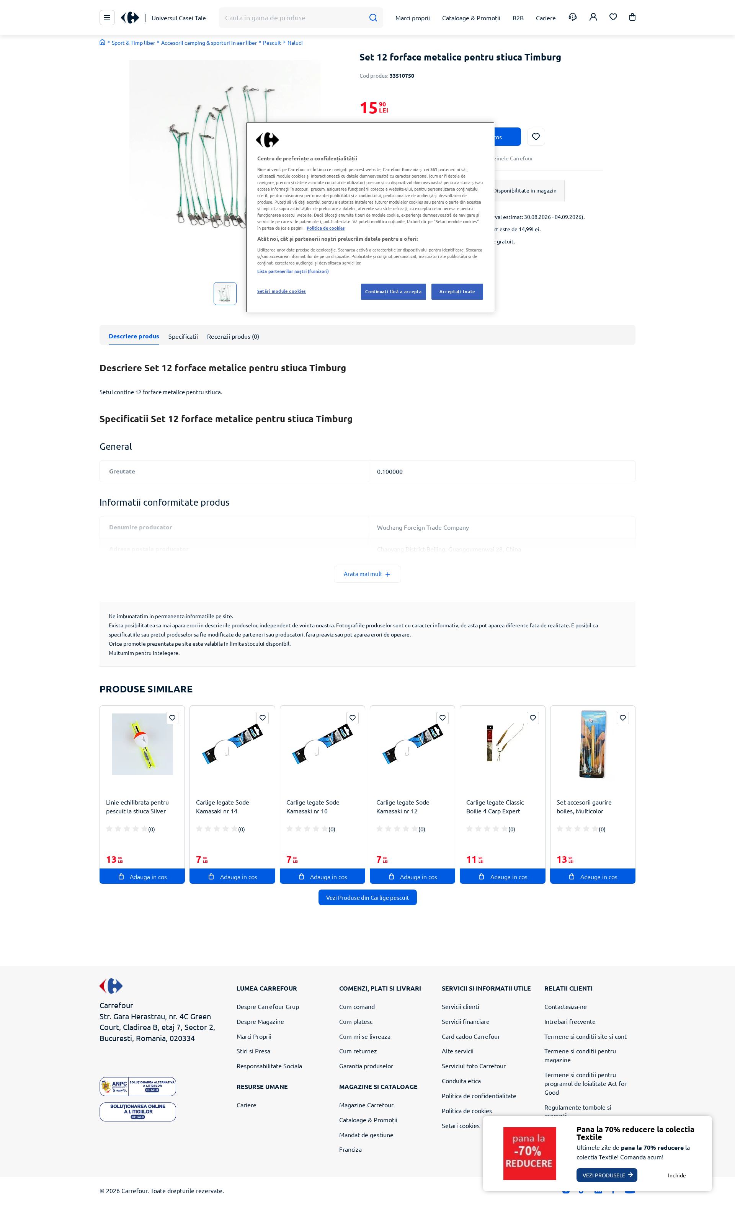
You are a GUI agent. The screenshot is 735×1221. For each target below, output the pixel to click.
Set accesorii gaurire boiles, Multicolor (584, 806)
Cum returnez (358, 1050)
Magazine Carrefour (366, 1104)
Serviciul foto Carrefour (474, 1065)
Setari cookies (461, 1125)
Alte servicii (458, 1050)
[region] (370, 217)
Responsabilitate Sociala (269, 1065)
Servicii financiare (466, 1021)
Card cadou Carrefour (471, 1036)
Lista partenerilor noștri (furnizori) (293, 271)
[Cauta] (373, 17)
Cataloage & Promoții (368, 1119)
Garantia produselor (366, 1065)
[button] (632, 18)
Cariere (246, 1104)
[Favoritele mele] (613, 17)
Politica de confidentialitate (479, 1095)
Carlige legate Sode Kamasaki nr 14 (222, 806)
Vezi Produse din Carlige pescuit (367, 897)
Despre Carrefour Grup (268, 1006)
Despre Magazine (260, 1021)
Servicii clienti (460, 1006)
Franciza (350, 1149)
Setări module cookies (281, 291)
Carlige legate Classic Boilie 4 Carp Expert (495, 806)
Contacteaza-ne (565, 1006)
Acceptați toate (457, 291)
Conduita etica (461, 1080)
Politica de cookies (467, 1110)
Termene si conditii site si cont (585, 1036)
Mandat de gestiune (366, 1134)
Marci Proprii (254, 1036)
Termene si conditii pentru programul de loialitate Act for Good (585, 1083)
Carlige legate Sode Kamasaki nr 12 (403, 806)
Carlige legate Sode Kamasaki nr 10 (313, 806)
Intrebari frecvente (570, 1021)
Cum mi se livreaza (364, 1036)
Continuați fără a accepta (393, 291)
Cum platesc (355, 1021)
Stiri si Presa (253, 1050)
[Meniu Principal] (107, 17)
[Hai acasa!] (103, 42)
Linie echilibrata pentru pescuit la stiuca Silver (137, 806)
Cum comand (357, 1006)
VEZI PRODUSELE (604, 1175)
